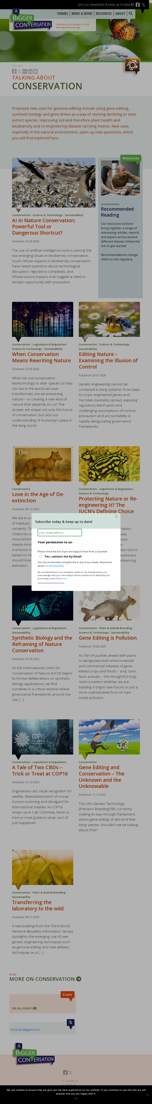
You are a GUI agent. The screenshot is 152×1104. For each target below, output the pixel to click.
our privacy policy (54, 565)
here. (65, 578)
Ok (76, 1098)
